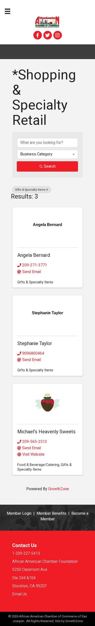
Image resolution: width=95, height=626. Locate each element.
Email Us (19, 594)
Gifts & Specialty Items (30, 190)
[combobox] (47, 154)
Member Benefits (51, 513)
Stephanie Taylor (34, 343)
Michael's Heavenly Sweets (46, 431)
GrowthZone (58, 489)
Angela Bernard (33, 255)
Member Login (19, 513)
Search (50, 166)
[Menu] (7, 11)
